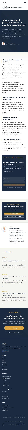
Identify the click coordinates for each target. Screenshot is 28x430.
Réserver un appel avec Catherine (14, 216)
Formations (4, 362)
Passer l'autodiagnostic (14, 332)
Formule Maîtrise (5, 396)
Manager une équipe (6, 378)
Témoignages (4, 369)
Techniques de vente (6, 383)
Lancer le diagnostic (14, 213)
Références (4, 365)
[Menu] (25, 2)
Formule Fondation (5, 394)
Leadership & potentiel (6, 376)
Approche (4, 358)
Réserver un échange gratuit (14, 328)
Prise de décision (5, 385)
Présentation (4, 391)
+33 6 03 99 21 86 (5, 405)
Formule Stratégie (5, 398)
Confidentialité (10, 424)
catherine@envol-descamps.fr (8, 407)
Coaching (3, 360)
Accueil (3, 6)
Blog (6, 6)
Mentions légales (3, 425)
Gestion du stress (5, 381)
